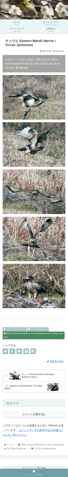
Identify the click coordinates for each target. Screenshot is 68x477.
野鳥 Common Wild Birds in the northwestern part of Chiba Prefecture (33, 335)
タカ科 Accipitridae (39, 329)
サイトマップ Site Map (34, 467)
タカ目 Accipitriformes (15, 329)
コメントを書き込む (34, 414)
